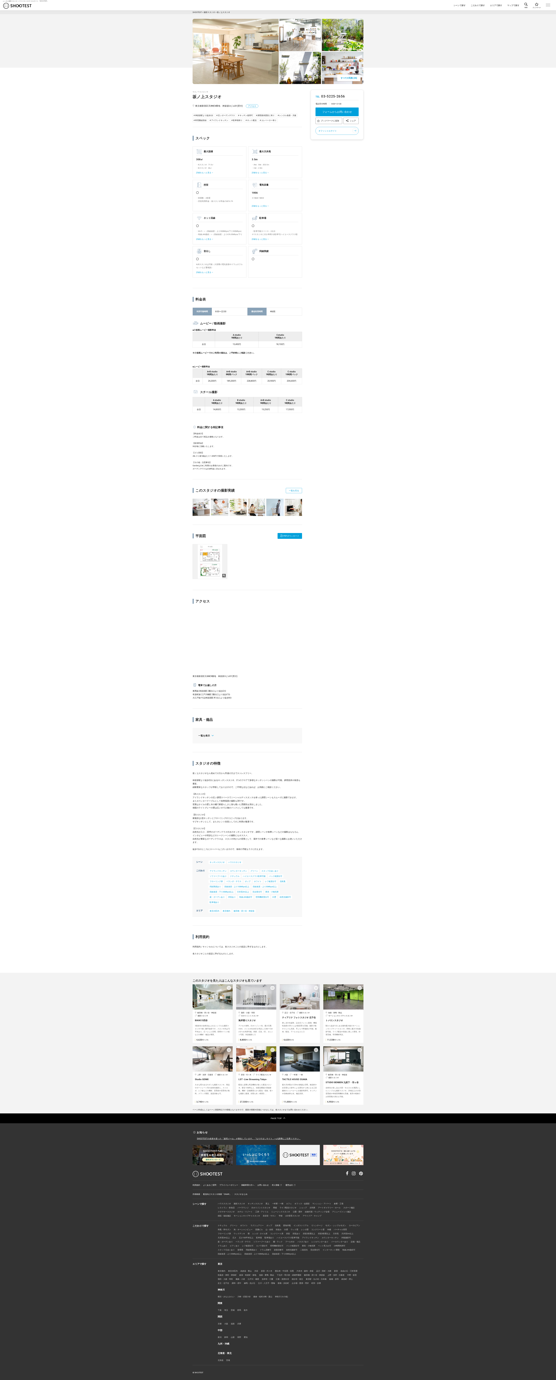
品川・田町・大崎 (323, 1271)
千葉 (220, 1310)
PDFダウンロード (291, 536)
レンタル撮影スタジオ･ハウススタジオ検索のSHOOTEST (17, 6)
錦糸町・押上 (347, 1279)
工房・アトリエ (261, 1212)
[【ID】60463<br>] (238, 507)
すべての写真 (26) (349, 78)
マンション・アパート (321, 1204)
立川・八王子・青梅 (266, 1283)
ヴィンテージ (317, 1225)
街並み (278, 1229)
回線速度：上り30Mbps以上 (265, 887)
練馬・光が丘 (249, 1283)
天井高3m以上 (243, 892)
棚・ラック (277, 1242)
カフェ (289, 1204)
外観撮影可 (346, 1238)
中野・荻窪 (352, 1275)
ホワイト (257, 881)
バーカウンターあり (339, 1242)
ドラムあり (222, 1246)
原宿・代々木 (266, 1271)
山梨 (233, 1337)
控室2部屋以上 (309, 1234)
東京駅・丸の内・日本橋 (316, 1279)
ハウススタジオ (234, 862)
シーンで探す (459, 5)
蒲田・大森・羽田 (225, 1279)
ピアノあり (234, 1246)
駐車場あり (214, 902)
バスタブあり (303, 1242)
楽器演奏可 (278, 1250)
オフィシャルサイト (328, 131)
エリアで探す (496, 5)
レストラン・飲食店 (226, 1208)
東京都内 (226, 911)
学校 (280, 1216)
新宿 (336, 1271)
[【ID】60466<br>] (293, 507)
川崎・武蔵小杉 (244, 1297)
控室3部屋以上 (324, 1234)
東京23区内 (214, 911)
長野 (239, 1337)
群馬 (239, 1310)
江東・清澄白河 (282, 1279)
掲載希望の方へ (247, 1185)
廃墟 (275, 1208)
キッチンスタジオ (217, 862)
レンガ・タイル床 (259, 1234)
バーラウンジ (243, 1208)
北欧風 (282, 881)
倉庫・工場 (338, 1204)
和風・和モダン (224, 1229)
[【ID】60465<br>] (275, 507)
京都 (220, 1324)
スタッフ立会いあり (269, 871)
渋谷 (256, 1271)
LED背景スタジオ (292, 1216)
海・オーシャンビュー (243, 1229)
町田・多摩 (316, 1283)
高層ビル (259, 1229)
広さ (234, 1238)
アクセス (252, 106)
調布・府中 (236, 1283)
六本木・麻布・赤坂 (305, 1271)
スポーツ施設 (349, 1208)
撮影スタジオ (239, 1204)
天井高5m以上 (224, 1238)
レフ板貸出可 (270, 881)
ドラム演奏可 (265, 1250)
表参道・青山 (246, 1271)
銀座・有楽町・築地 (247, 1275)
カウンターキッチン (238, 871)
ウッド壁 (294, 1229)
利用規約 (196, 1185)
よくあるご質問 (209, 1185)
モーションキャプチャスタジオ (247, 1216)
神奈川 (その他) (281, 1297)
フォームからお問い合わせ (337, 111)
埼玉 (226, 1310)
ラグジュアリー (257, 1225)
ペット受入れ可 (324, 1246)
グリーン (254, 871)
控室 (288, 1234)
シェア (353, 121)
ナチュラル (234, 876)
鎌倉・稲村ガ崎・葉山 (262, 1297)
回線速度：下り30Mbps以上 (222, 892)
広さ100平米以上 (246, 1238)
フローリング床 (216, 881)
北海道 (220, 1360)
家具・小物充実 (272, 892)
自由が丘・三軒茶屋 (349, 1271)
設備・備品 (355, 1242)
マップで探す (513, 5)
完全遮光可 (257, 892)
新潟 (220, 1337)
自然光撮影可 (285, 897)
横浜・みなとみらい (226, 1297)
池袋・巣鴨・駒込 (266, 1275)
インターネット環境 (331, 1250)
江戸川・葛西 (253, 1279)
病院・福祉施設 (224, 1216)
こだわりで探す (478, 5)
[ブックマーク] (537, 5)
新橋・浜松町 (283, 1283)
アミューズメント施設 (341, 1212)
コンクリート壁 (317, 1229)
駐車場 (259, 1238)
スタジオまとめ (240, 1194)
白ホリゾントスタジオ (261, 1208)
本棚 (329, 1229)
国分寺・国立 (297, 1279)
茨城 (233, 1310)
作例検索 (196, 1194)
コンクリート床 (276, 1234)
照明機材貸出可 (262, 897)
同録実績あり (215, 887)
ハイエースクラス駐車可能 (254, 876)
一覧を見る (294, 490)
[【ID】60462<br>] (219, 507)
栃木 (246, 1310)
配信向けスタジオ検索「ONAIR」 (217, 1194)
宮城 (228, 1360)
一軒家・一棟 (277, 1204)
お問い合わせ (263, 1185)
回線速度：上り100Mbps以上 (236, 887)
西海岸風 (287, 1225)
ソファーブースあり (218, 876)
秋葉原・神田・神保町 (227, 1275)
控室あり (232, 897)
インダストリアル (301, 1225)
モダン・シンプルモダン (335, 1225)
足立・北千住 (223, 1283)
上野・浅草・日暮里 (336, 1275)
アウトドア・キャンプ (312, 1216)
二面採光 (304, 1250)
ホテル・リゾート (245, 1212)
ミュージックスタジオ (280, 1212)
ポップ (247, 881)
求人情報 (275, 1185)
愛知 (246, 1337)
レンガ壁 (305, 1229)
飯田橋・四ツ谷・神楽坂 (244, 911)
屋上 (267, 1204)
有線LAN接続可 (245, 897)
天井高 (336, 1234)
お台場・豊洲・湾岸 (300, 1283)
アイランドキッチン (218, 871)
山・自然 (269, 1229)
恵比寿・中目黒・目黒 (284, 1271)
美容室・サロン (269, 1216)
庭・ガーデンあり (217, 897)
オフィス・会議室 (302, 1204)
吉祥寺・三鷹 (267, 1279)
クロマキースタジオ (226, 1212)
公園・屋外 (297, 1212)
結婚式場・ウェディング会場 (317, 1212)
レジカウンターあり (319, 1242)
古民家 (312, 1208)
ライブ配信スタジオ (288, 1208)
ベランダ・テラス (233, 881)
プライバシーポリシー (228, 1185)
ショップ (303, 1208)
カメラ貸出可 (261, 1246)
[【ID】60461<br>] (201, 507)
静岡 (226, 1337)
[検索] (525, 5)
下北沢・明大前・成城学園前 (289, 1275)
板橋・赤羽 (334, 1279)
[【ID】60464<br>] (256, 507)
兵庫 (239, 1324)
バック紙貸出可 (275, 876)
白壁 (274, 897)
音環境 (240, 1250)
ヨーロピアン (354, 1225)
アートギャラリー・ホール (329, 1208)
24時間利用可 (339, 1246)
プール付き (290, 1242)
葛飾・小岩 (240, 1279)
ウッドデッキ (239, 1234)
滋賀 (233, 1324)
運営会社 (289, 1185)
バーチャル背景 (340, 1229)
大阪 (226, 1324)
